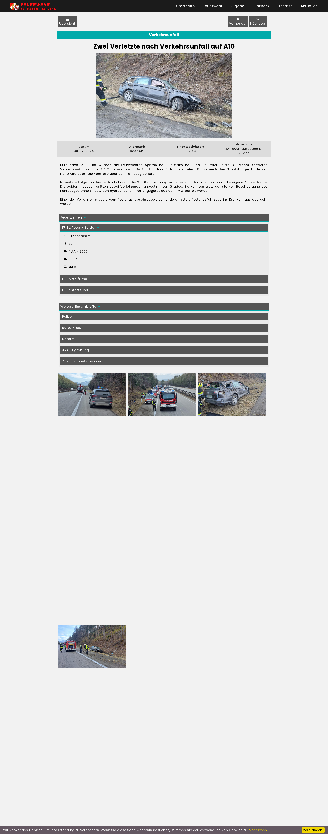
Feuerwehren (71, 217)
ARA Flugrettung (75, 350)
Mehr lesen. (258, 830)
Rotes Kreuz (72, 328)
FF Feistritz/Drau (75, 290)
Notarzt (68, 339)
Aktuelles (309, 6)
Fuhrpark (260, 6)
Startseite (185, 6)
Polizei (67, 316)
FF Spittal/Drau (74, 279)
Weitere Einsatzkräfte (78, 306)
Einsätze (285, 6)
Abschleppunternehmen (82, 361)
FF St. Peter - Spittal (78, 227)
